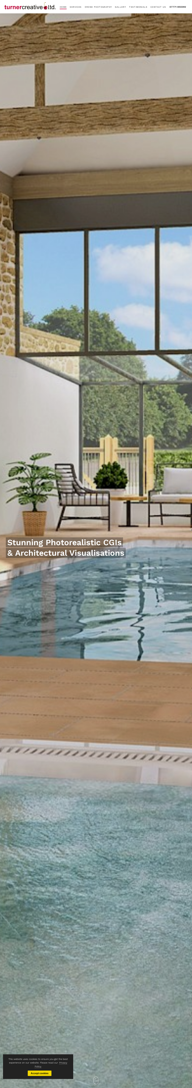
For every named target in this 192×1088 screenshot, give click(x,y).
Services (75, 7)
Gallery (120, 7)
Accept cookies (39, 1073)
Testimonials (138, 7)
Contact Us (158, 7)
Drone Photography (98, 7)
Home (63, 7)
